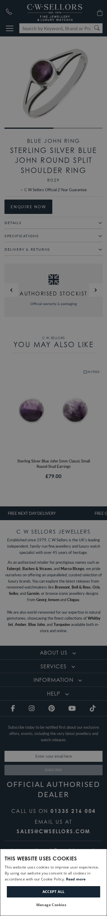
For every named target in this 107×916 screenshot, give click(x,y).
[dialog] (53, 882)
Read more (76, 879)
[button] (54, 905)
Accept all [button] (54, 891)
